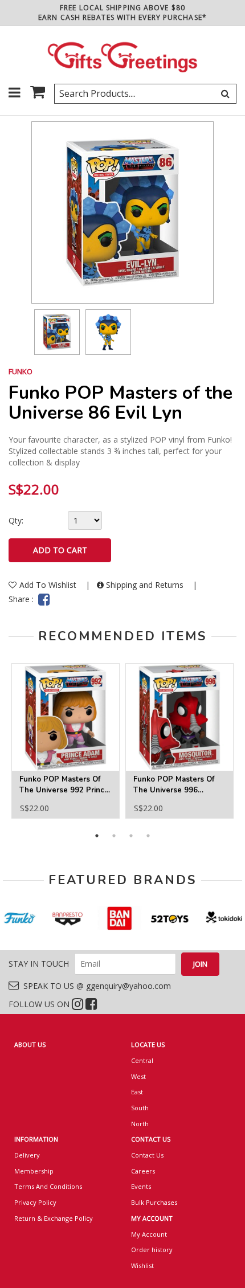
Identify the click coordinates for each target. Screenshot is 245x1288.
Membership (34, 1171)
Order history (152, 1249)
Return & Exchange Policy (53, 1218)
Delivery (27, 1155)
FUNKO (20, 371)
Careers (143, 1171)
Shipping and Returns (145, 584)
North (140, 1123)
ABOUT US (30, 1044)
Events (141, 1186)
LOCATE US (148, 1044)
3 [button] (131, 835)
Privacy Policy (35, 1202)
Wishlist (142, 1265)
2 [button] (114, 835)
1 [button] (97, 835)
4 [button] (148, 835)
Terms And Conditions (48, 1186)
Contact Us (147, 1155)
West (138, 1076)
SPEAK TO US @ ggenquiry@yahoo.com (95, 985)
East (137, 1091)
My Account (149, 1234)
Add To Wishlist (49, 584)
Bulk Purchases (154, 1202)
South (140, 1107)
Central (142, 1060)
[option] (57, 332)
